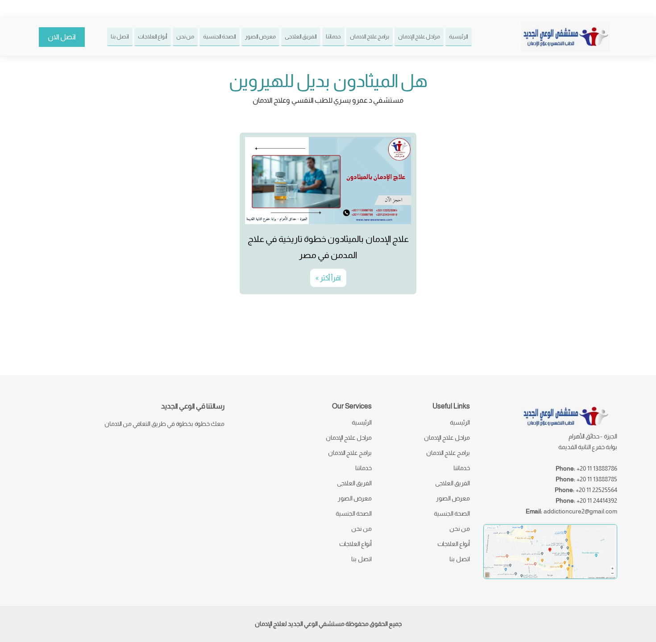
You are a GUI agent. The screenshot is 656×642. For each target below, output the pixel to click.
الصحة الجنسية (219, 36)
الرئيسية (458, 36)
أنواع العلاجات (152, 36)
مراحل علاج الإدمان (419, 36)
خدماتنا (333, 36)
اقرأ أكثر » (328, 278)
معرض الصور (260, 36)
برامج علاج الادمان (369, 36)
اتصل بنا (120, 36)
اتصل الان (62, 37)
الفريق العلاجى (301, 36)
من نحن (185, 36)
